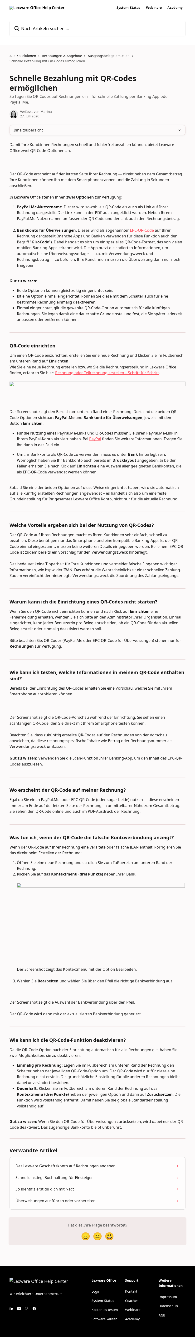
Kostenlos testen (105, 1309)
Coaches (131, 1300)
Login (96, 1291)
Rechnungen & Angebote (62, 55)
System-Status (128, 7)
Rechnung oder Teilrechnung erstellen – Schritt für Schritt (107, 372)
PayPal (95, 438)
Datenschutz (169, 1306)
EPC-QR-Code (142, 230)
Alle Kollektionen (23, 55)
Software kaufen (104, 1319)
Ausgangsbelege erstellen (109, 55)
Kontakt (131, 1291)
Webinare (154, 7)
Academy (175, 7)
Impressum (168, 1297)
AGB (162, 1315)
